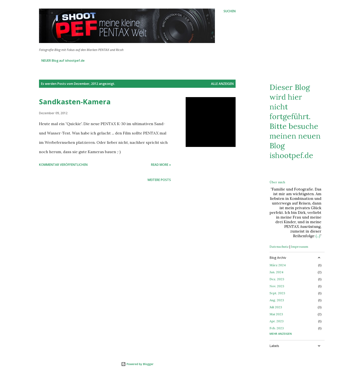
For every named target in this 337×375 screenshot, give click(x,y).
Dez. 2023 (277, 279)
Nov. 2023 (277, 286)
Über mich (277, 182)
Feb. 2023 (277, 328)
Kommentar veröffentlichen (63, 164)
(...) (318, 236)
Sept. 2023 (277, 293)
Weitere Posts (159, 180)
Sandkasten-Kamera (75, 101)
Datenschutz (279, 247)
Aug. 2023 (277, 300)
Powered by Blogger (139, 364)
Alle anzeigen (222, 84)
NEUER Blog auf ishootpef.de (63, 60)
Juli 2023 (276, 307)
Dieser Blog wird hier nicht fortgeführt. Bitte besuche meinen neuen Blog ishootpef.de (295, 121)
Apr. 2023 (277, 321)
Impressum (299, 247)
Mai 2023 (276, 314)
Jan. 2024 (276, 272)
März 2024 (278, 265)
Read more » (161, 164)
